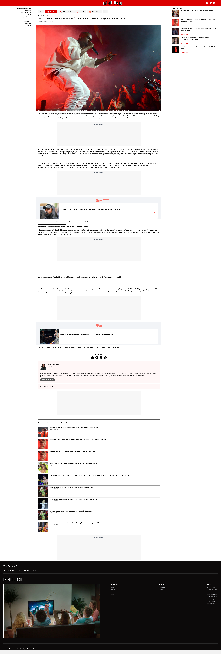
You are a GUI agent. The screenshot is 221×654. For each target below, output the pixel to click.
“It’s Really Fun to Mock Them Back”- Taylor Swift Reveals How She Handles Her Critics (198, 20)
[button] (160, 110)
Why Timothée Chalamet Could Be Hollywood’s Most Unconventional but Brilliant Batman (195, 38)
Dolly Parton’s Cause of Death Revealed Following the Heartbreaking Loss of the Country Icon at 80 (81, 523)
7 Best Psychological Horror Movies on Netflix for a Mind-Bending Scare (199, 47)
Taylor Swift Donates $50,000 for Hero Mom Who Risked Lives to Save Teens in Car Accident (78, 439)
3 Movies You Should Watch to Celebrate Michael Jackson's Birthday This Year (74, 427)
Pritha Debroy (184, 16)
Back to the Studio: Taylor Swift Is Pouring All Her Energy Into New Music (72, 451)
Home (7, 3)
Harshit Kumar (184, 34)
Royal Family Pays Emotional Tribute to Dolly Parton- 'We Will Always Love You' (74, 499)
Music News (45, 15)
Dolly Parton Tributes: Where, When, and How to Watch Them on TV (71, 511)
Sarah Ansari (184, 25)
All (41, 11)
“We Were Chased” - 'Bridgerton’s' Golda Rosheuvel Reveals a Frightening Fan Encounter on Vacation (197, 11)
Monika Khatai (184, 52)
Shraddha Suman (44, 23)
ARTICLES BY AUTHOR (48, 379)
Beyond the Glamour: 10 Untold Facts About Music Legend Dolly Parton (72, 487)
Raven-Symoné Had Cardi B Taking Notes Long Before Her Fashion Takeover (74, 463)
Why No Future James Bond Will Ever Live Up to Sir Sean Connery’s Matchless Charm (199, 29)
